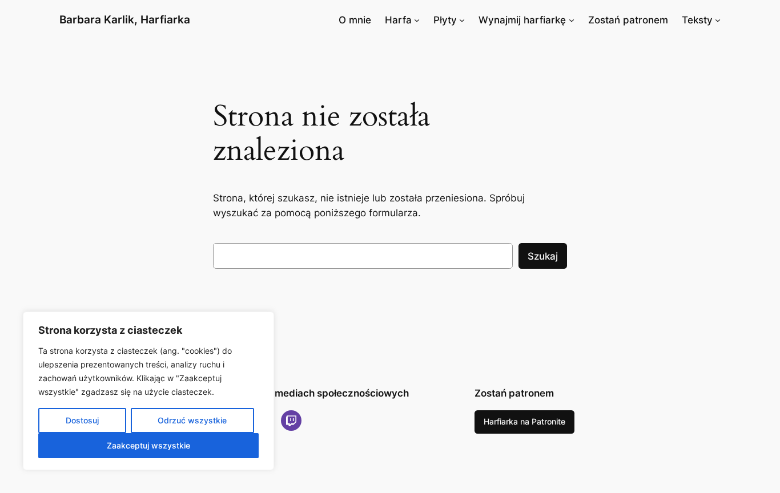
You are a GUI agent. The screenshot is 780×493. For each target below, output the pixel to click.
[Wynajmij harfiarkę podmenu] (571, 20)
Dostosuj (82, 420)
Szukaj (543, 256)
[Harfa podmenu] (417, 20)
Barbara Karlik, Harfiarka (124, 19)
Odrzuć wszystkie (192, 420)
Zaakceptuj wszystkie (148, 445)
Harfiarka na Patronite (524, 421)
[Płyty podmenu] (462, 20)
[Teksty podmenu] (718, 20)
